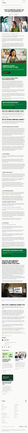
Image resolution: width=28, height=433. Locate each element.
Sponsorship (3, 408)
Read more (16, 369)
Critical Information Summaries (6, 417)
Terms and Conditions (5, 414)
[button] (14, 290)
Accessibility (3, 421)
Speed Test (15, 408)
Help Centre (15, 407)
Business (8, 335)
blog (4, 5)
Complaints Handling (4, 422)
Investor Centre (16, 414)
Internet (11, 335)
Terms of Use (3, 420)
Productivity (5, 335)
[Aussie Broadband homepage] (4, 3)
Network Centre (16, 411)
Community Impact (4, 407)
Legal (2, 418)
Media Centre (16, 417)
